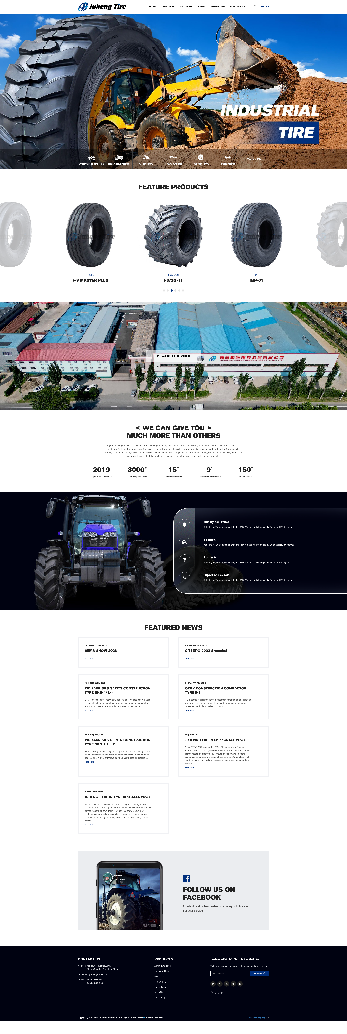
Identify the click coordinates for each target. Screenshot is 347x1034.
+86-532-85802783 (94, 979)
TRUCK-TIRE (160, 981)
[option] (90, 241)
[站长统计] (141, 1017)
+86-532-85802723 (94, 982)
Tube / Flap (159, 997)
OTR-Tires (159, 976)
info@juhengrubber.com (96, 974)
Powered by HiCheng (154, 1017)
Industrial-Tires (161, 971)
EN (262, 6)
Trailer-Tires (160, 986)
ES (267, 6)
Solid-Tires (159, 992)
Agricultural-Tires (162, 965)
